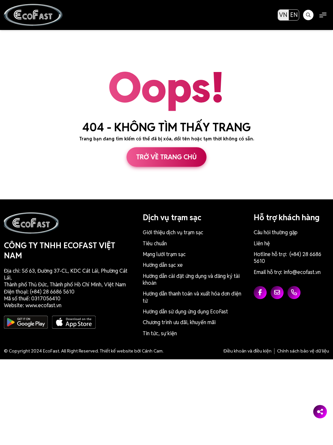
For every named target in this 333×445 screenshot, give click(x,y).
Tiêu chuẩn (155, 243)
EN (294, 15)
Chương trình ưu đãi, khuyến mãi (179, 322)
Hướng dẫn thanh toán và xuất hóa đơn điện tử (192, 297)
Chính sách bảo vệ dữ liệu (303, 351)
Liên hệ (262, 243)
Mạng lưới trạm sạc (164, 254)
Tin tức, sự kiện (160, 333)
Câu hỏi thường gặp (276, 232)
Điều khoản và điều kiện (247, 351)
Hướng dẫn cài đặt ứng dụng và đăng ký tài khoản (191, 279)
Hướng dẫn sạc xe (163, 265)
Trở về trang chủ (166, 157)
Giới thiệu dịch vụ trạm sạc (173, 232)
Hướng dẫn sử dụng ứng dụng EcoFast (185, 311)
